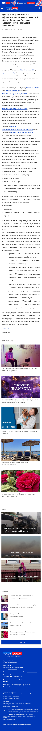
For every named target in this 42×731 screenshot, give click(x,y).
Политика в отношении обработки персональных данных (19, 680)
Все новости (21, 642)
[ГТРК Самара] (12, 8)
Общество (6, 328)
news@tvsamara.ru (18, 667)
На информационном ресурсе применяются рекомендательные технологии (17, 685)
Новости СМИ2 (6, 332)
